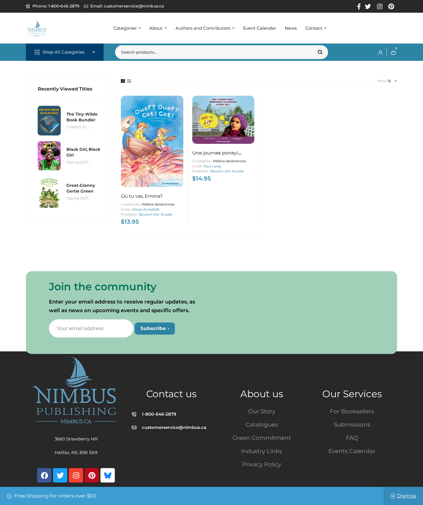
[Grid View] (123, 81)
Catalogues (261, 424)
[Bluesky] (107, 475)
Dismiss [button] (406, 496)
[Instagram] (76, 475)
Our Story (261, 411)
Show (382, 81)
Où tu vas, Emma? (142, 196)
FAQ (352, 437)
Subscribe (153, 328)
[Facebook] (44, 475)
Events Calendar (352, 451)
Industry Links (261, 451)
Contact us (171, 394)
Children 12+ (76, 127)
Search (320, 52)
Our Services (352, 394)
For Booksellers (352, 411)
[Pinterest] (92, 475)
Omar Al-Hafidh (145, 209)
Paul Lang (212, 166)
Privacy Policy (261, 464)
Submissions (352, 424)
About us (261, 394)
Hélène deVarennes (158, 204)
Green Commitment (262, 437)
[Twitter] (60, 475)
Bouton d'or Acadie (155, 214)
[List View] (129, 81)
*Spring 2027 (77, 162)
